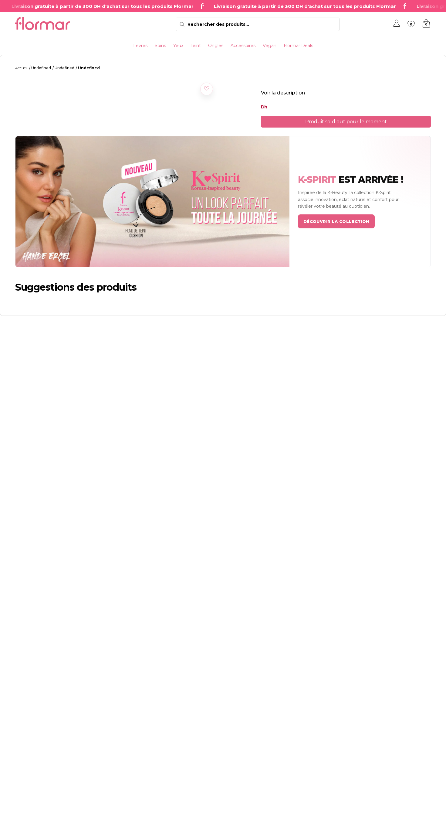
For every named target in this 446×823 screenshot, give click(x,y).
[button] (206, 89)
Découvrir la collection (336, 221)
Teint (196, 45)
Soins (160, 45)
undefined (41, 68)
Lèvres (140, 45)
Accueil (21, 68)
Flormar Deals (298, 45)
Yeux (178, 45)
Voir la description (283, 93)
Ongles (215, 45)
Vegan (269, 45)
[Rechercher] (182, 24)
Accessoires (243, 45)
